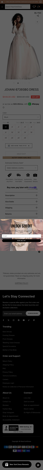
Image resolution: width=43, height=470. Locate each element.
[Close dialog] (41, 221)
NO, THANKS (21, 244)
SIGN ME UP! (21, 240)
